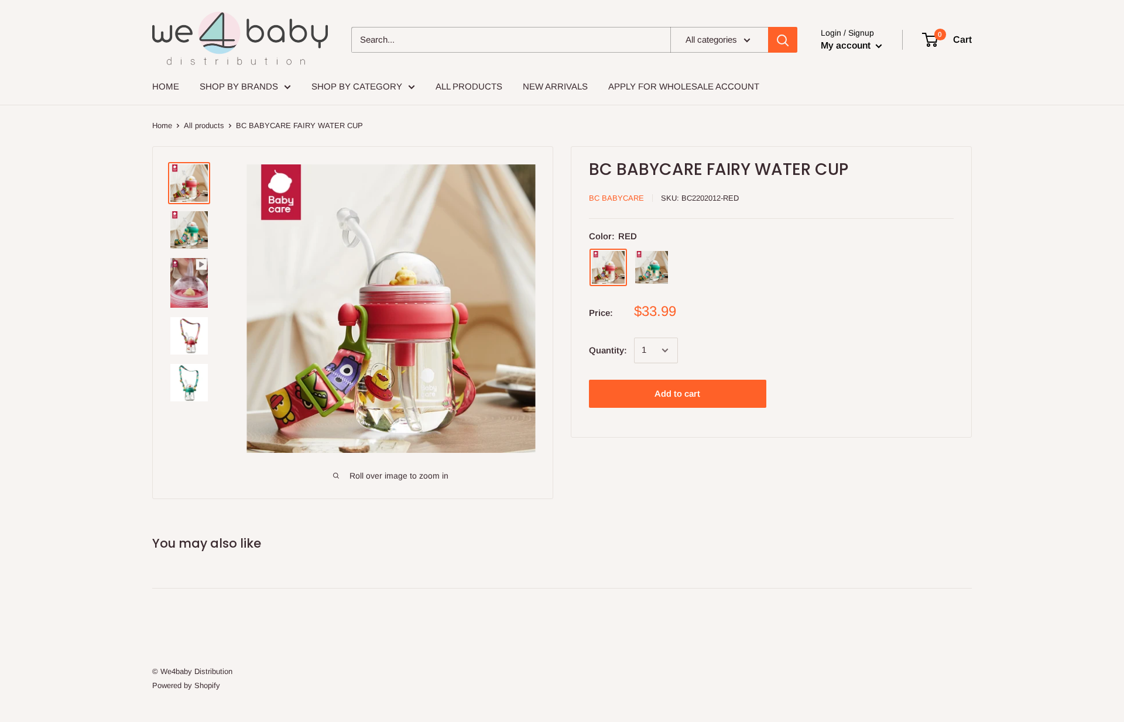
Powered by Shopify (186, 685)
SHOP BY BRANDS (239, 86)
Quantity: (608, 350)
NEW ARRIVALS (555, 86)
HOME (165, 86)
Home (162, 125)
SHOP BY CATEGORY (356, 86)
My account (847, 45)
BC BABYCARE (616, 198)
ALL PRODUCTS (469, 86)
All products (204, 125)
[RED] (608, 267)
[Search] (782, 40)
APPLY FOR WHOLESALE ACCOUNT (683, 86)
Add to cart (677, 393)
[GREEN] (651, 267)
